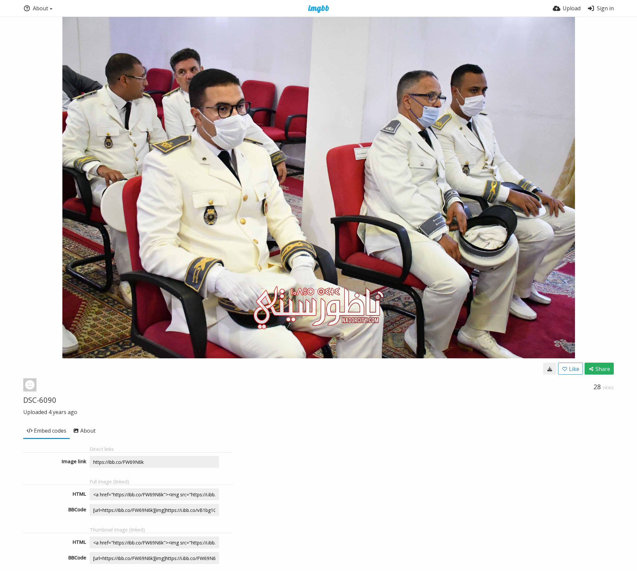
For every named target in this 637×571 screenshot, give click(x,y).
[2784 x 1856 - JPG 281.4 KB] (549, 369)
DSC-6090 (39, 400)
